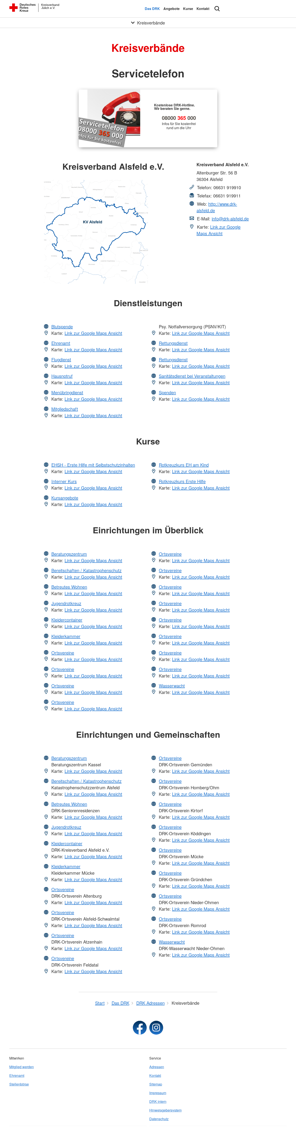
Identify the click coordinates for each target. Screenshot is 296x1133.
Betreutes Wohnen (69, 587)
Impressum (157, 1092)
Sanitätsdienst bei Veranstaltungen (192, 376)
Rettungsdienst (173, 343)
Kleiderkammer (65, 636)
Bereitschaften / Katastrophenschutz (86, 570)
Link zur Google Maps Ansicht (219, 230)
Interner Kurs (64, 481)
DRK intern (157, 1101)
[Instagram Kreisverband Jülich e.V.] (156, 1028)
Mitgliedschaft (64, 409)
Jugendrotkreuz (66, 603)
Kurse (188, 8)
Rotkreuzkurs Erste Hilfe (182, 481)
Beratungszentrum (69, 554)
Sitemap (155, 1084)
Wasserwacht (172, 685)
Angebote (171, 8)
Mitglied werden (21, 1066)
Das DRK (152, 8)
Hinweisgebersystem (165, 1110)
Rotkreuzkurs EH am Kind (184, 465)
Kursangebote (64, 498)
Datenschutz (159, 1118)
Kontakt (203, 8)
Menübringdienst (67, 392)
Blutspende (62, 326)
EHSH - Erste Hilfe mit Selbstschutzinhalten (93, 465)
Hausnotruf (62, 376)
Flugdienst (61, 359)
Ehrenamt (60, 343)
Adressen (156, 1066)
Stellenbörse (19, 1084)
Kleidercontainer (66, 620)
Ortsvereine (62, 653)
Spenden (167, 392)
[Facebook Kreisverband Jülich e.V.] (140, 1028)
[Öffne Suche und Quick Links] (217, 8)
